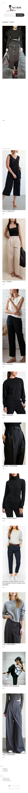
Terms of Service (7, 780)
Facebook (5, 771)
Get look (20, 15)
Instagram (5, 769)
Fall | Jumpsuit (8, 211)
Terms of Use (6, 778)
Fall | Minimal (7, 415)
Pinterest (5, 768)
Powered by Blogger (15, 785)
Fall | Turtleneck (9, 518)
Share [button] (3, 120)
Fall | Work (7, 281)
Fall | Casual (7, 364)
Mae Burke (18, 788)
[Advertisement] (14, 101)
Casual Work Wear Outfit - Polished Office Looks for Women (13, 583)
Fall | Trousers (8, 644)
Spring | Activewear (10, 686)
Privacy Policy (6, 779)
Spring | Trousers (9, 466)
